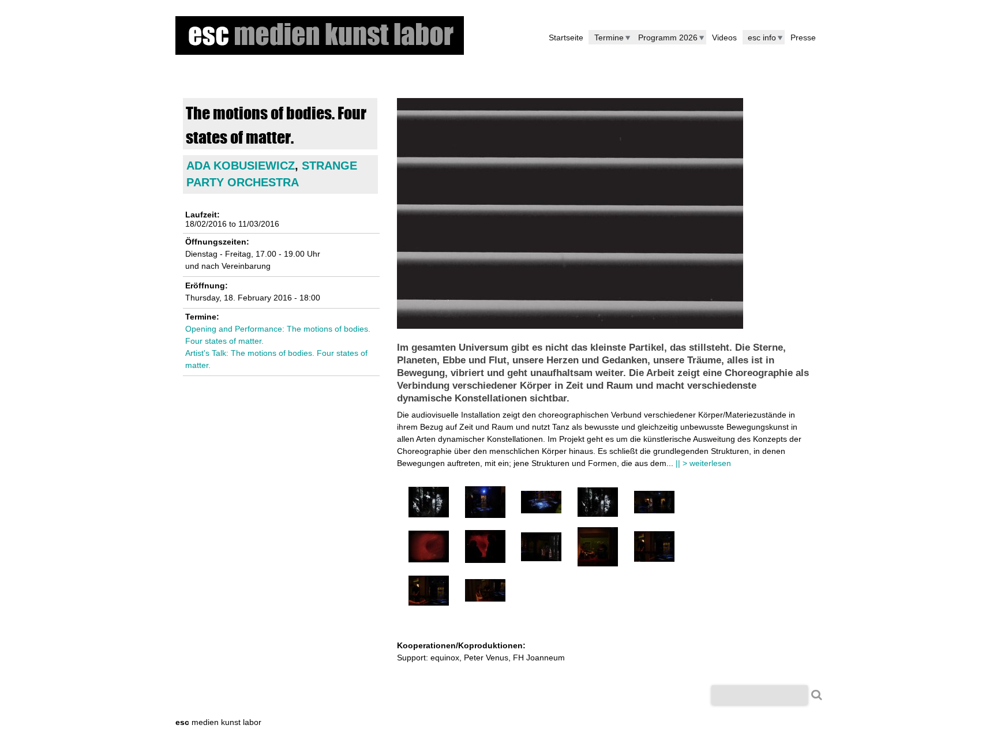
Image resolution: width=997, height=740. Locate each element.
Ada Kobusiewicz (240, 165)
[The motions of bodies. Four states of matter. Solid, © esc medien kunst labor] (541, 558)
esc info (762, 37)
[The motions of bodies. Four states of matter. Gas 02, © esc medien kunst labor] (598, 514)
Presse (803, 37)
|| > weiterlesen (703, 463)
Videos (724, 37)
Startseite (566, 37)
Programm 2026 (668, 37)
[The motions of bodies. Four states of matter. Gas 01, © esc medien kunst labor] (428, 514)
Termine (609, 37)
